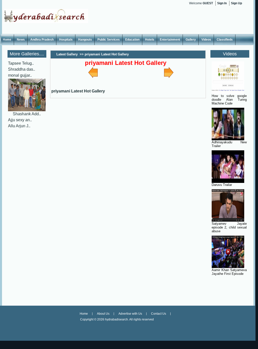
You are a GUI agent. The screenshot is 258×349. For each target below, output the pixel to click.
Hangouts (85, 39)
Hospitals (66, 39)
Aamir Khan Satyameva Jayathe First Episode (229, 272)
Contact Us (158, 313)
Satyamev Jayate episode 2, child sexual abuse (229, 227)
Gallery (191, 39)
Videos (206, 39)
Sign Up (236, 3)
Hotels (149, 39)
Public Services (108, 39)
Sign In (222, 3)
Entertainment (170, 39)
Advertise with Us (130, 313)
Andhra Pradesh (42, 39)
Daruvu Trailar (222, 185)
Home (7, 39)
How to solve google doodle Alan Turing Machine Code (229, 99)
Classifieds (225, 39)
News (21, 39)
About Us (103, 313)
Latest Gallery (67, 54)
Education (132, 39)
